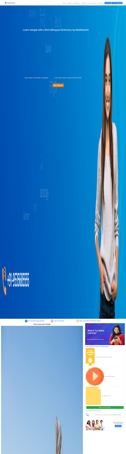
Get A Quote (58, 85)
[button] (69, 3)
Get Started (118, 426)
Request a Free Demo (105, 407)
